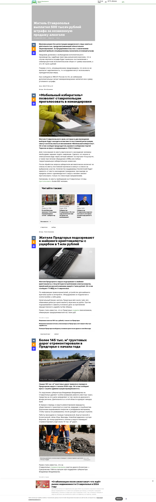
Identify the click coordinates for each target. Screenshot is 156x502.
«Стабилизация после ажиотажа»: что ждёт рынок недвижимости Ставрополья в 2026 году (76, 484)
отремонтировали (57, 467)
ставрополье (44, 227)
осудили (75, 310)
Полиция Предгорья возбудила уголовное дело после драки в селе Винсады (65, 328)
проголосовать (45, 181)
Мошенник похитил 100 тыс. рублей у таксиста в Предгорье (59, 320)
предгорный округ (45, 334)
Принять (119, 498)
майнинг (56, 334)
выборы (54, 227)
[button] (43, 484)
